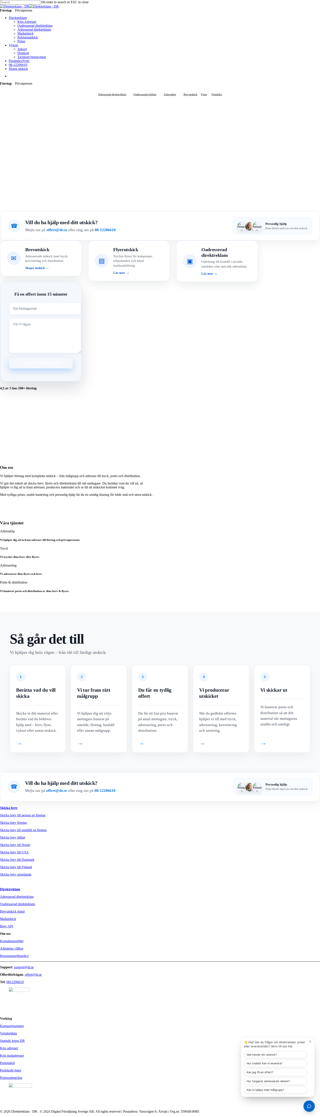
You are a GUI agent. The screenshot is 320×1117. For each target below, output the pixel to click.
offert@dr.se (56, 230)
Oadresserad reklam (144, 94)
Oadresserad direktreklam (17, 904)
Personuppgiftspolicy (14, 956)
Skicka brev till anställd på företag (23, 830)
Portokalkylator (10, 1070)
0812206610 (15, 982)
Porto (204, 94)
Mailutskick (8, 919)
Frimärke (217, 94)
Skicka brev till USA (14, 852)
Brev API (6, 926)
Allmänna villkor (11, 948)
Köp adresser (9, 1048)
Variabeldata (8, 1033)
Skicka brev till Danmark (17, 859)
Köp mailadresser (12, 1055)
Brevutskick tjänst (12, 911)
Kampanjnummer (12, 1026)
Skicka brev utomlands (15, 874)
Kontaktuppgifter (12, 941)
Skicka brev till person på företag (22, 815)
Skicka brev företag (13, 822)
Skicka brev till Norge (15, 845)
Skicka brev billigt (12, 837)
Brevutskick (190, 94)
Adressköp (170, 94)
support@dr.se (24, 967)
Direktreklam (10, 889)
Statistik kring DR (12, 1041)
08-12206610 (105, 230)
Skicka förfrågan (41, 363)
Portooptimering (11, 1078)
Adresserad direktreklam (112, 94)
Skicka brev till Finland (16, 867)
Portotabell (7, 1063)
